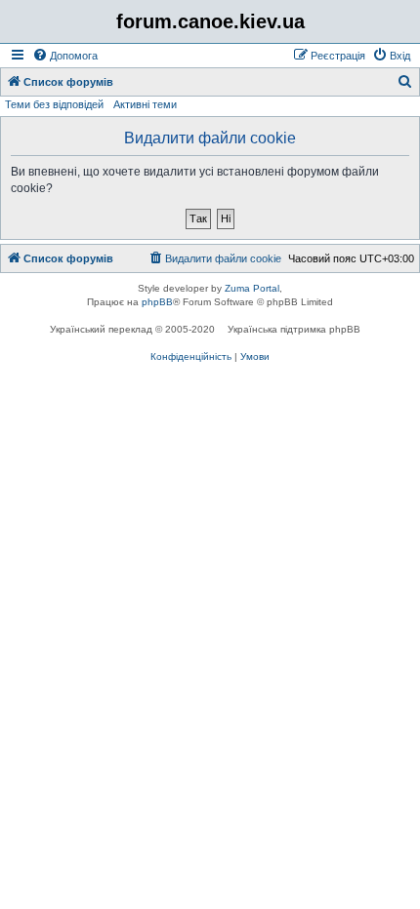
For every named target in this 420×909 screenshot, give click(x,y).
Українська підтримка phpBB (294, 329)
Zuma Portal (252, 288)
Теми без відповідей (54, 104)
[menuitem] (65, 55)
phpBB (157, 301)
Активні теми (145, 104)
